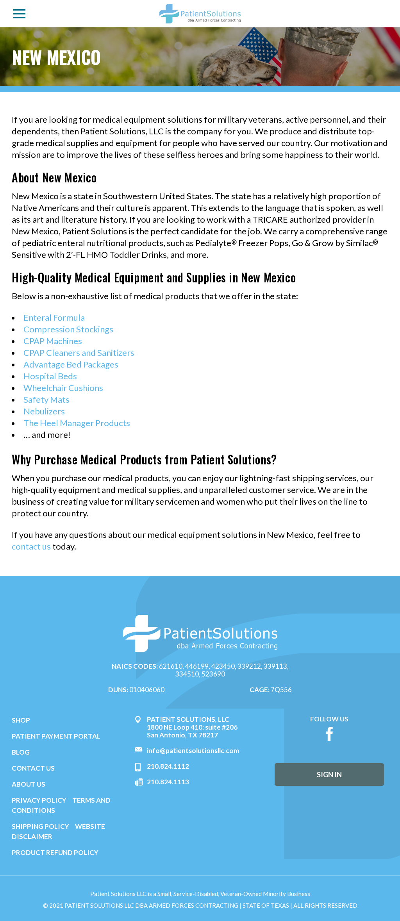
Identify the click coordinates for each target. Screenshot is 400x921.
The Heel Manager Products (76, 423)
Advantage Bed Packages (70, 364)
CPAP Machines (52, 341)
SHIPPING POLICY (41, 826)
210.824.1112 (168, 766)
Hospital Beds (50, 376)
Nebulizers (44, 411)
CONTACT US (33, 768)
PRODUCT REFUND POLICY (55, 852)
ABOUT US (28, 784)
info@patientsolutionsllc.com (193, 750)
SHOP (21, 720)
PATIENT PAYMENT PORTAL (56, 736)
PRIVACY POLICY (39, 800)
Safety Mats (46, 399)
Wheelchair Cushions (63, 387)
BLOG (21, 752)
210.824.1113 (168, 782)
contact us (31, 546)
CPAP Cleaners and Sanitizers (78, 352)
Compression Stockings (68, 329)
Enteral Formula (54, 317)
